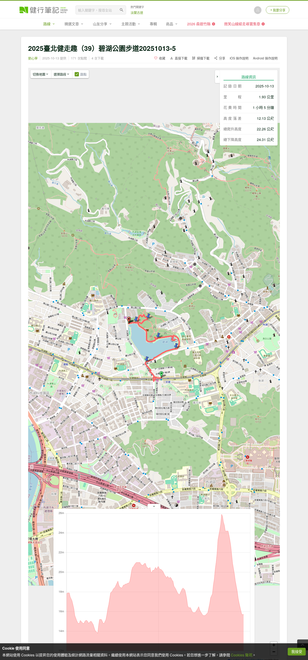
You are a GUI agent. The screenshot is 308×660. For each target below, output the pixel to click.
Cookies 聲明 (241, 655)
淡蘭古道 (137, 12)
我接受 (296, 651)
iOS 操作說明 (239, 58)
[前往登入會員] (257, 10)
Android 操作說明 (265, 58)
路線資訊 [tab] (248, 77)
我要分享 (279, 10)
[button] (161, 374)
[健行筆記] (43, 10)
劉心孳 (33, 58)
